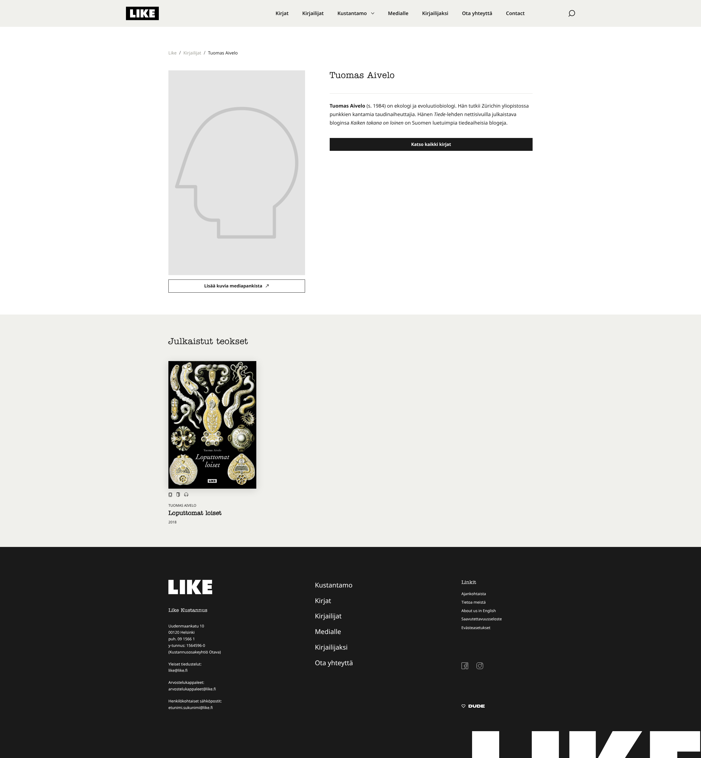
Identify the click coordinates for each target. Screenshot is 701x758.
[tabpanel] (431, 114)
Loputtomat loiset (195, 514)
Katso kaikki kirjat (431, 144)
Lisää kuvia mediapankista (233, 286)
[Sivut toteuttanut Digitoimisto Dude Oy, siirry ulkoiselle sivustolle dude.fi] (473, 707)
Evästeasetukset (475, 627)
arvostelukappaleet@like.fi (192, 689)
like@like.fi (178, 670)
